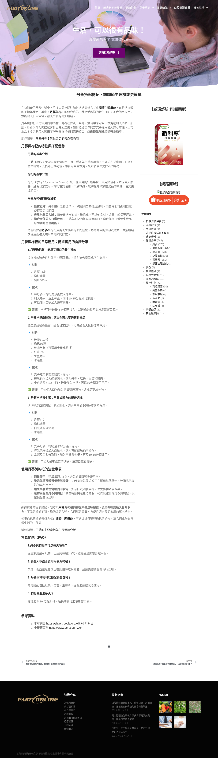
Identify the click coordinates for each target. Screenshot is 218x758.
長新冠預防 (152, 279)
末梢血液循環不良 (156, 233)
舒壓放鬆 (157, 256)
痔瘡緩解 (151, 236)
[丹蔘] (180, 707)
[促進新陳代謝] (180, 722)
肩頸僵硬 (151, 271)
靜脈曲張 (151, 309)
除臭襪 (156, 305)
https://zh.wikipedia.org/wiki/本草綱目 (69, 623)
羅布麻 (156, 252)
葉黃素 (156, 259)
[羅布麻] (195, 707)
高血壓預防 (152, 313)
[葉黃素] (165, 707)
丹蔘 (53, 112)
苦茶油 (156, 298)
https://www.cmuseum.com (66, 627)
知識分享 (151, 240)
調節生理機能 (160, 263)
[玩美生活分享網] (22, 8)
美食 (148, 267)
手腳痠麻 (151, 229)
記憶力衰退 (152, 275)
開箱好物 (151, 282)
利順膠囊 (157, 286)
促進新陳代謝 (160, 248)
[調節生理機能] (165, 722)
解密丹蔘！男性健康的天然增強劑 (57, 138)
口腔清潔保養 (153, 221)
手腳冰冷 (151, 225)
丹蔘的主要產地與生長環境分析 (56, 530)
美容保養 (157, 290)
